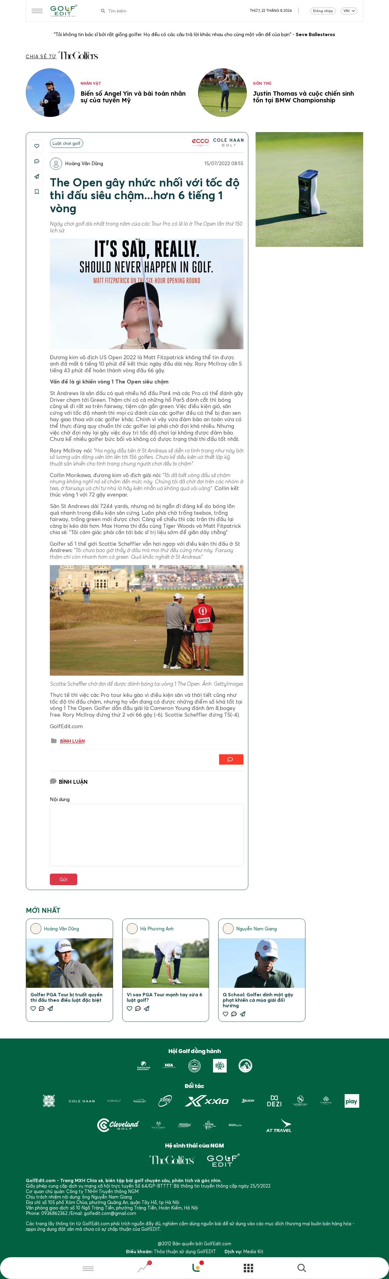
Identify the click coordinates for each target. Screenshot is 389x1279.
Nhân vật (91, 83)
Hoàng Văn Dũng (84, 163)
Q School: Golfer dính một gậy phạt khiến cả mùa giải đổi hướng (258, 999)
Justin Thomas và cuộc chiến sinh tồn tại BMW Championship (303, 97)
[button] (301, 1269)
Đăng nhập (323, 11)
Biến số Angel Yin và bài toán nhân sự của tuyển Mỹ (133, 97)
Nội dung (60, 799)
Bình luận (72, 741)
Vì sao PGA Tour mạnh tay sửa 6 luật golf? (164, 997)
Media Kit (253, 1251)
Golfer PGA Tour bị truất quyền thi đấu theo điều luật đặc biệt (66, 997)
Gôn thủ (262, 83)
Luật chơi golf (67, 143)
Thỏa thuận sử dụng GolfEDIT (185, 1251)
